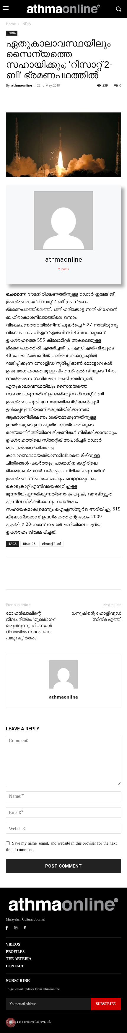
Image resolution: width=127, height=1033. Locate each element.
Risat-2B (29, 543)
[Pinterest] (39, 99)
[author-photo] (63, 688)
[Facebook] (12, 99)
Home (11, 23)
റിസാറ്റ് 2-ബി (51, 543)
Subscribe (106, 1004)
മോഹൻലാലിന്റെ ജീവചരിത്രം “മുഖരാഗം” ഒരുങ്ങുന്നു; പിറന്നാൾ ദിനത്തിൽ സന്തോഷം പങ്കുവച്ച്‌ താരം (31, 626)
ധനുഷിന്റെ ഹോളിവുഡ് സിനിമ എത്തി (96, 616)
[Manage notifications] (10, 1022)
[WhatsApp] (52, 99)
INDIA (26, 23)
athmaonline (21, 85)
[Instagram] (16, 928)
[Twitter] (25, 99)
